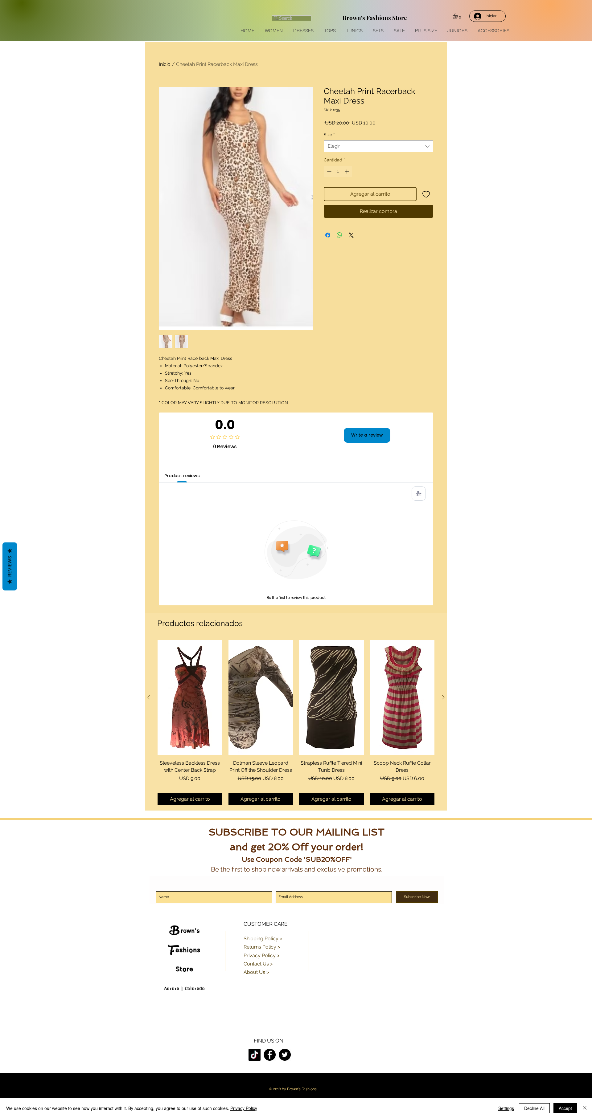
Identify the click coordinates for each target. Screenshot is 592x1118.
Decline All (534, 1108)
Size (329, 134)
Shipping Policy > (263, 938)
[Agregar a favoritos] (426, 194)
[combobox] (378, 146)
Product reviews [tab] (182, 476)
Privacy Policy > (261, 955)
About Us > (256, 972)
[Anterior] (148, 697)
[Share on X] (351, 235)
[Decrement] (328, 171)
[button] (458, 16)
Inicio (165, 64)
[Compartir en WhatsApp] (339, 235)
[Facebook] (270, 1055)
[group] (296, 723)
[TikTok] (255, 1055)
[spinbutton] (337, 171)
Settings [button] (506, 1108)
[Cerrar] (584, 1108)
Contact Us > (258, 964)
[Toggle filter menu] (419, 493)
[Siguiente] (443, 697)
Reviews (9, 566)
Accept (565, 1108)
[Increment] (347, 171)
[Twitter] (285, 1055)
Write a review (367, 435)
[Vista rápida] (190, 697)
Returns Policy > (262, 947)
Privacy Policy (243, 1108)
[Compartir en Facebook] (327, 235)
